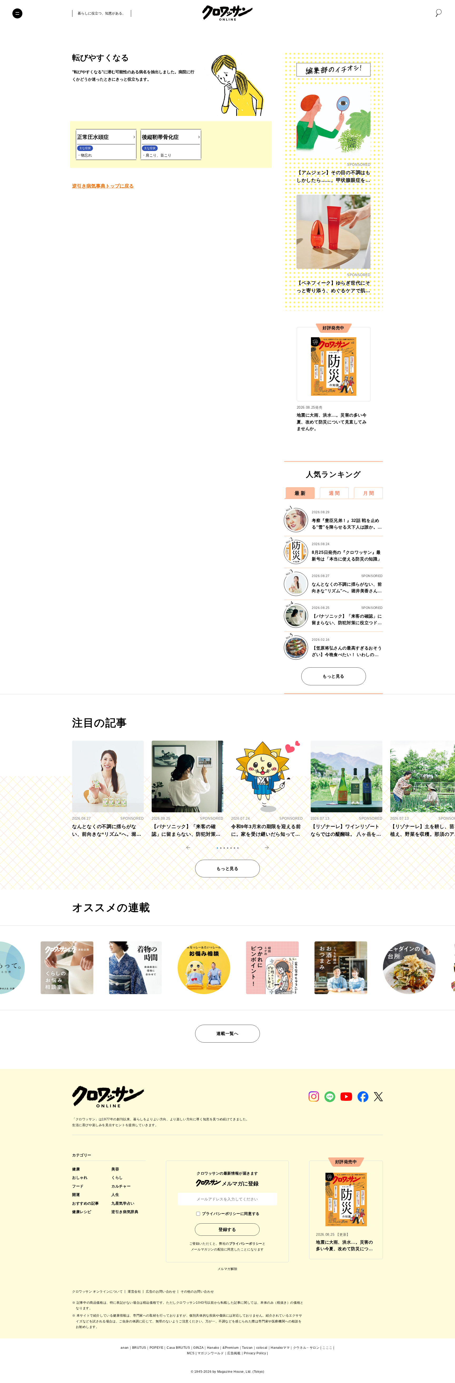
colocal (262, 1348)
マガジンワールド (210, 1353)
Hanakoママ (280, 1348)
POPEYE (157, 1348)
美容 (115, 1169)
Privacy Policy (255, 1353)
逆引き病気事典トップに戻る (103, 186)
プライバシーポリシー (245, 1243)
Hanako (213, 1348)
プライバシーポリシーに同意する (230, 1213)
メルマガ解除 (227, 1269)
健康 (76, 1169)
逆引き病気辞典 (124, 1212)
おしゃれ (79, 1177)
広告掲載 (233, 1353)
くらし (117, 1177)
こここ (327, 1348)
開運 (76, 1195)
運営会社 (135, 1291)
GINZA (198, 1348)
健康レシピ (81, 1212)
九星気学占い (122, 1203)
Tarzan (247, 1348)
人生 (115, 1195)
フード (78, 1186)
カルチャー (121, 1186)
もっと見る (333, 676)
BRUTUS (139, 1348)
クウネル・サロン (306, 1348)
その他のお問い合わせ (197, 1291)
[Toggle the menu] (17, 13)
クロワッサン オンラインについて (98, 1291)
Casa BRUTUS (178, 1348)
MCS (191, 1353)
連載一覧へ (227, 1033)
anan (124, 1348)
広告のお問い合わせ (161, 1291)
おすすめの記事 (85, 1203)
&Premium (230, 1348)
